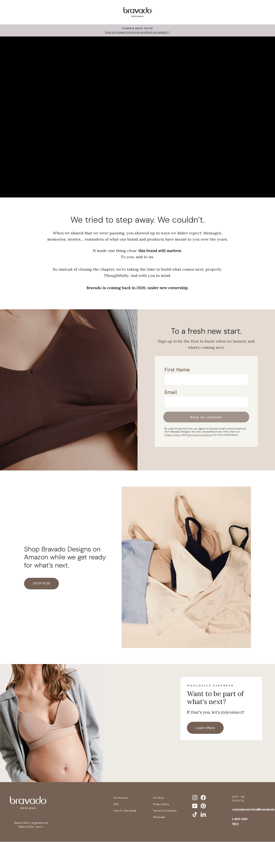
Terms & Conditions (165, 810)
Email (171, 392)
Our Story (158, 798)
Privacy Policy (161, 804)
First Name (177, 370)
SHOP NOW (41, 583)
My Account (121, 798)
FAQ (116, 804)
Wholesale (159, 817)
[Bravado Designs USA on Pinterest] (203, 806)
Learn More (205, 727)
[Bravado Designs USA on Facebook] (203, 797)
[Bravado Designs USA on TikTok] (194, 814)
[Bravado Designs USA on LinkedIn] (203, 814)
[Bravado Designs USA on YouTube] (194, 806)
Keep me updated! (206, 417)
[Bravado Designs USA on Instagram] (194, 797)
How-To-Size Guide (125, 810)
